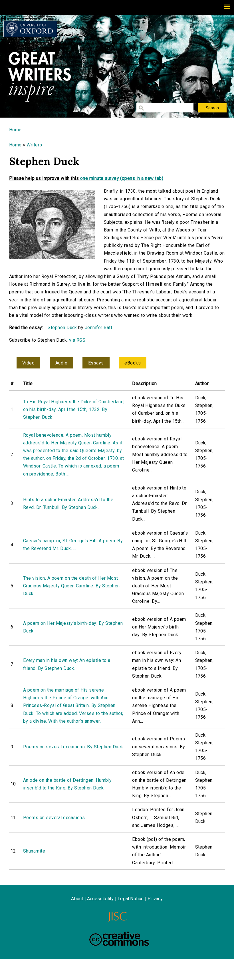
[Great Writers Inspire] (30, 28)
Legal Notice (131, 898)
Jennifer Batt (98, 327)
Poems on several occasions (54, 817)
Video (28, 363)
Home (15, 129)
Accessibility (100, 898)
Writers (34, 145)
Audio (61, 363)
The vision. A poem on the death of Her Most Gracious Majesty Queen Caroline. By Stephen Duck (71, 585)
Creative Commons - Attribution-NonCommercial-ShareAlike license (119, 939)
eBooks (132, 363)
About (77, 898)
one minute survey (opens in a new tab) (121, 178)
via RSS (77, 340)
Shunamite (34, 851)
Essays (96, 363)
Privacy (155, 898)
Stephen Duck (62, 327)
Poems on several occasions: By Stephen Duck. (73, 747)
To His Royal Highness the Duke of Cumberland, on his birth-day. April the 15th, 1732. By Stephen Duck (74, 409)
